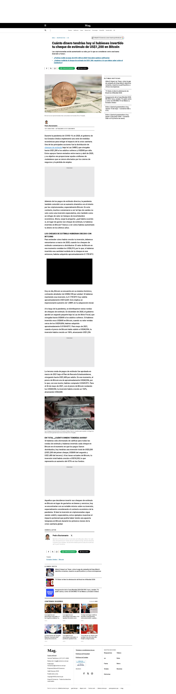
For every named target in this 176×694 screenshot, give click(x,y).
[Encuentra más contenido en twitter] (51, 68)
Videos (119, 653)
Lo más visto (51, 566)
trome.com (91, 688)
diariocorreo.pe (102, 688)
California (76, 30)
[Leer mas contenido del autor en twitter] (71, 535)
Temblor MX (109, 30)
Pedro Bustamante (51, 126)
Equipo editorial (51, 655)
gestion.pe (74, 688)
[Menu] (46, 25)
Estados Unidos (51, 559)
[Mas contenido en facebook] (84, 674)
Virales (106, 669)
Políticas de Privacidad (83, 654)
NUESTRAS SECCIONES (110, 650)
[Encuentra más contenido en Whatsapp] (55, 68)
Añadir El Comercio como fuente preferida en (107, 37)
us (105, 658)
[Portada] (51, 654)
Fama (106, 663)
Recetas (119, 669)
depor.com (83, 688)
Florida (70, 30)
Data (118, 658)
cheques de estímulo (53, 147)
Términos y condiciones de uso (85, 650)
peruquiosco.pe (113, 688)
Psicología (95, 30)
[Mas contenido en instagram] (92, 674)
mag (122, 688)
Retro (118, 663)
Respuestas (108, 653)
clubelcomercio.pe (63, 688)
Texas (81, 30)
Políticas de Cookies (82, 657)
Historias (107, 674)
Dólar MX (101, 30)
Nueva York (87, 30)
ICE (114, 30)
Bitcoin (61, 559)
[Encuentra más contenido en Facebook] (47, 68)
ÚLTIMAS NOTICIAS (112, 78)
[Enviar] (45, 30)
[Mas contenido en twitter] (88, 674)
